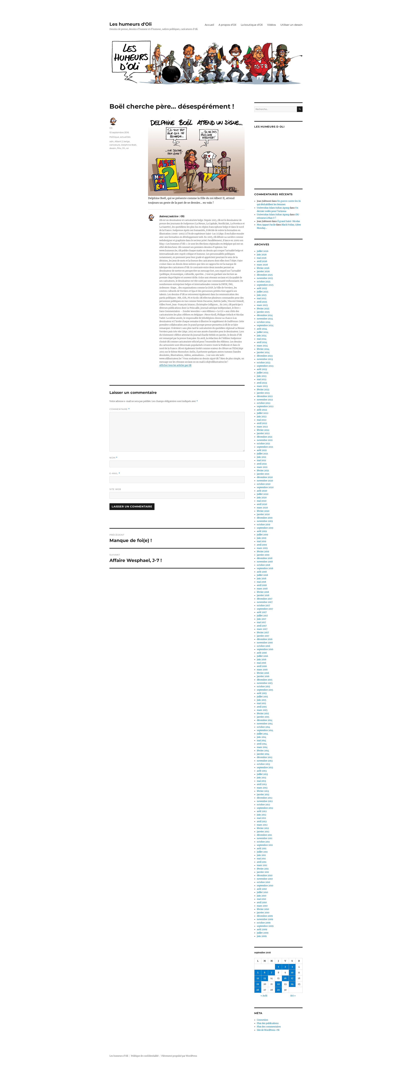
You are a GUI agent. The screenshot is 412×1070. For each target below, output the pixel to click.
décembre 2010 (264, 875)
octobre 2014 (263, 727)
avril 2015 (262, 706)
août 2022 (262, 409)
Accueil (209, 24)
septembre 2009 (265, 926)
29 (278, 990)
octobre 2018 (263, 565)
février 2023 (263, 389)
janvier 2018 (263, 595)
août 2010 (262, 889)
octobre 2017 (263, 605)
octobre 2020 (263, 484)
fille (119, 148)
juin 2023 (261, 376)
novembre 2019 (265, 521)
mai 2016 (261, 663)
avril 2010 (262, 902)
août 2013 (262, 771)
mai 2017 (261, 622)
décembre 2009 (265, 916)
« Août (264, 995)
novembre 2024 (265, 318)
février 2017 (263, 632)
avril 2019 (262, 544)
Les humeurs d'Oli (130, 24)
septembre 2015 (265, 690)
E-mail (114, 473)
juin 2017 (261, 619)
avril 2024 (262, 342)
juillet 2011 (262, 852)
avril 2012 (262, 821)
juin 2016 (261, 659)
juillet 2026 (262, 251)
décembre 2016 (264, 639)
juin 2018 (261, 578)
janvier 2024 (263, 352)
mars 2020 (262, 507)
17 (292, 978)
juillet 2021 (262, 453)
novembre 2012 (265, 801)
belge (127, 141)
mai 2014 (261, 740)
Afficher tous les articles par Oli (175, 365)
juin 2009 (262, 936)
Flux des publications (268, 1023)
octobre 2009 (264, 922)
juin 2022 (262, 416)
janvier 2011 (263, 872)
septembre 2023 (265, 366)
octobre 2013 (263, 764)
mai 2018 (261, 582)
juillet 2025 (262, 291)
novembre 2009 (265, 919)
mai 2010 (261, 899)
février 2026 (263, 268)
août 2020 (262, 490)
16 (285, 978)
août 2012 (262, 811)
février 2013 (263, 791)
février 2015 (263, 713)
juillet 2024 (262, 332)
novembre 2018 (265, 561)
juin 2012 (261, 814)
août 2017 (262, 612)
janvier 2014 (263, 754)
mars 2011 (262, 865)
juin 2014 (261, 737)
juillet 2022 (262, 413)
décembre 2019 (264, 517)
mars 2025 (262, 305)
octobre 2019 (263, 524)
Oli (110, 128)
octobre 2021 (263, 443)
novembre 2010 (265, 878)
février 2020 (263, 511)
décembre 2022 (265, 396)
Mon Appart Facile (266, 224)
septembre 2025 (265, 285)
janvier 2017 (263, 636)
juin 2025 (262, 295)
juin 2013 (261, 777)
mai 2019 (261, 541)
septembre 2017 (265, 609)
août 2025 (262, 288)
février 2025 (263, 308)
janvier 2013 (263, 794)
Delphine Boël (128, 144)
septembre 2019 (265, 528)
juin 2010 (261, 895)
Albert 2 (119, 141)
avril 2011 (261, 862)
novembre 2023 (265, 359)
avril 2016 (262, 666)
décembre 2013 (264, 757)
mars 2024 (262, 345)
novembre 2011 (264, 838)
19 (258, 984)
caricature (114, 144)
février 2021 (263, 470)
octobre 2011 (263, 841)
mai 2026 (262, 258)
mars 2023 (262, 386)
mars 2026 (262, 264)
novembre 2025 (265, 278)
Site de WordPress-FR (268, 1030)
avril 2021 (262, 463)
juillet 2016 (262, 656)
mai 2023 (261, 379)
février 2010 (263, 909)
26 (257, 990)
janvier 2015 (263, 717)
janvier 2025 (263, 312)
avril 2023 (262, 382)
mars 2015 (262, 710)
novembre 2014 (265, 723)
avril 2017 (262, 625)
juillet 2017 (262, 615)
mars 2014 (262, 747)
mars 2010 (262, 905)
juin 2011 (261, 855)
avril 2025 (262, 301)
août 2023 (262, 369)
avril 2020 (262, 504)
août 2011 (261, 848)
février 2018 (263, 592)
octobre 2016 (263, 646)
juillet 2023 (262, 372)
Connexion (262, 1020)
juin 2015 (261, 700)
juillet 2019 (262, 534)
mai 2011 (261, 858)
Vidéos (271, 24)
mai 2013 (261, 781)
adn (111, 141)
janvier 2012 (263, 831)
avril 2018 (262, 585)
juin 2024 (262, 335)
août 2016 (262, 652)
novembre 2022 (265, 399)
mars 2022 (262, 426)
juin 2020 (262, 497)
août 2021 (262, 450)
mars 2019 (262, 548)
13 (265, 978)
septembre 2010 (265, 885)
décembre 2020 (265, 477)
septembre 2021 (265, 447)
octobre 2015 (263, 686)
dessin (112, 148)
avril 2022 (262, 423)
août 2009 (262, 929)
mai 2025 (261, 298)
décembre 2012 (264, 798)
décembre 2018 (264, 558)
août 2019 (262, 531)
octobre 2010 (263, 882)
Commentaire (119, 409)
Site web (115, 489)
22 (278, 984)
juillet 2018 (262, 575)
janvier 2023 (263, 393)
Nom (113, 457)
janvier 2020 (263, 514)
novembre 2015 (265, 683)
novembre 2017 (265, 602)
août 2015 (262, 693)
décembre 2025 (265, 274)
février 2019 (263, 551)
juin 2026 (262, 254)
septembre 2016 (265, 649)
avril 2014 (262, 744)
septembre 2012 (265, 808)
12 (258, 978)
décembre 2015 (264, 679)
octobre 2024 (263, 322)
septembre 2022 (265, 406)
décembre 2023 (264, 355)
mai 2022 (261, 420)
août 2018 (262, 571)
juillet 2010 (262, 892)
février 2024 (263, 349)
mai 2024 (261, 339)
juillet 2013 (262, 774)
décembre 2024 (265, 315)
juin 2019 (261, 538)
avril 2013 (262, 784)
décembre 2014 (264, 720)
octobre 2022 (263, 403)
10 (292, 972)
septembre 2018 (265, 568)
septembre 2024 (265, 325)
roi (127, 148)
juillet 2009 (262, 932)
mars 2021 (262, 467)
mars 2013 (262, 787)
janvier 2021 (263, 474)
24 (292, 984)
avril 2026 (262, 261)
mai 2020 (261, 501)
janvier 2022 (263, 433)
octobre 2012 (263, 804)
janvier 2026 (263, 271)
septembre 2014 (265, 730)
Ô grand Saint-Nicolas (288, 221)
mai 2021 (261, 460)
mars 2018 (262, 588)
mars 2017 (262, 629)
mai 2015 (261, 703)
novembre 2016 (265, 642)
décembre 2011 (264, 835)
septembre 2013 (265, 767)
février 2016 (263, 673)
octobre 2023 (263, 362)
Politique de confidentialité (145, 1056)
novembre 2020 (265, 480)
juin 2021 (261, 457)
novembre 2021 (265, 440)
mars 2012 (262, 825)
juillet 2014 (262, 733)
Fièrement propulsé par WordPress (179, 1056)
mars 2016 (262, 669)
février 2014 (263, 750)
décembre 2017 (264, 598)
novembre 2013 (264, 760)
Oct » (293, 995)
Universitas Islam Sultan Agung (273, 207)
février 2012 (263, 828)
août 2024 (262, 328)
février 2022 (263, 430)
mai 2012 (261, 818)
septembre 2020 (265, 487)
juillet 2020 (262, 494)
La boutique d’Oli (252, 24)
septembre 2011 (265, 845)
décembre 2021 (264, 436)
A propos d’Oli (227, 24)
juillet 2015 (262, 696)
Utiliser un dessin (291, 24)
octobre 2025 (263, 281)
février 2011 (263, 868)
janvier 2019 (263, 555)
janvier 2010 (263, 912)
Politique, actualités (119, 137)
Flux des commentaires (269, 1026)
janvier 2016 (263, 676)
